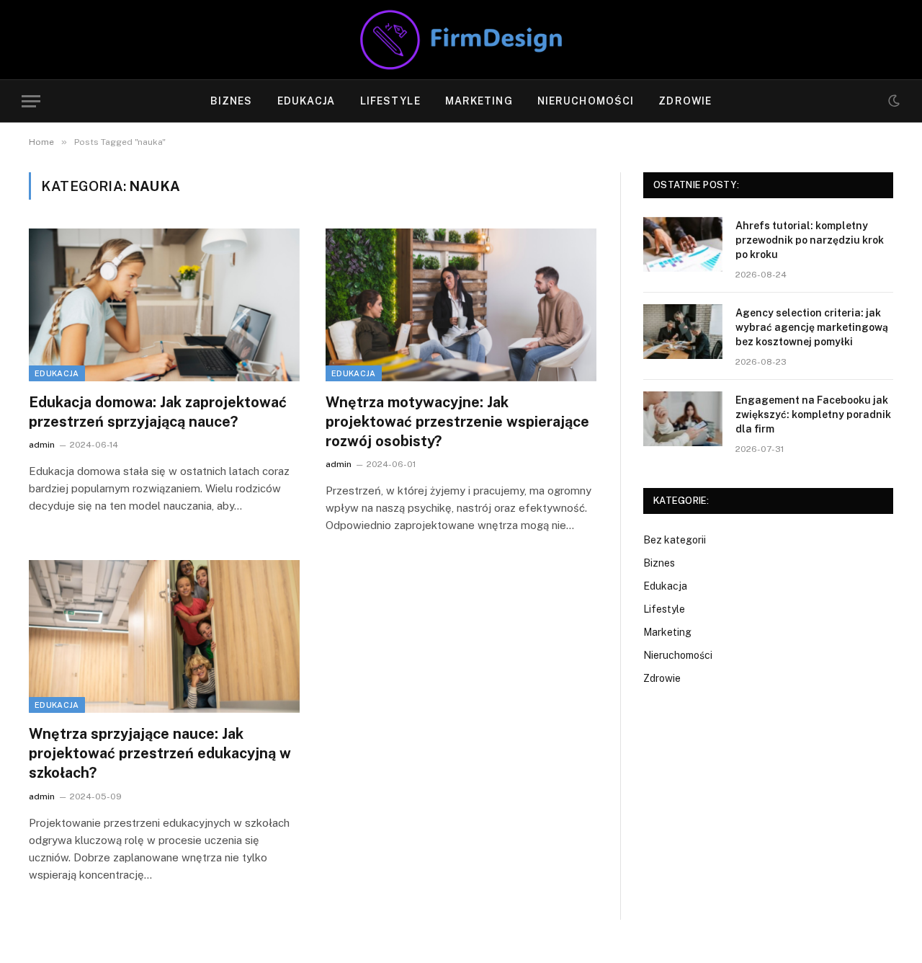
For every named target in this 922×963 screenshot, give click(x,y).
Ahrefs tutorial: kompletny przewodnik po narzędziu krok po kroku (809, 240)
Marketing (479, 101)
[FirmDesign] (461, 39)
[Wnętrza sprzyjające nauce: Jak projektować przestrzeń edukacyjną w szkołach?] (164, 636)
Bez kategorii (674, 540)
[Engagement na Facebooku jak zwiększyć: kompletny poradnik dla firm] (682, 418)
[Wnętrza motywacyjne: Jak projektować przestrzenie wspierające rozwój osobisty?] (461, 304)
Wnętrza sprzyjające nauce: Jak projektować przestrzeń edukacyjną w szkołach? (160, 753)
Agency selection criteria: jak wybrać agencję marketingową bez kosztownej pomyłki (811, 327)
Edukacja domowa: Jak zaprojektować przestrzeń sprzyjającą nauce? (158, 412)
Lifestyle (390, 101)
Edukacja (306, 101)
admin (42, 445)
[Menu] (31, 101)
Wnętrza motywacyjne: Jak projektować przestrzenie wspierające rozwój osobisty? (457, 422)
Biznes (231, 101)
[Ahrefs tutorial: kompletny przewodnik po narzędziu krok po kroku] (682, 244)
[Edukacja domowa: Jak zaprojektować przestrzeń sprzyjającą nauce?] (164, 304)
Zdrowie (685, 101)
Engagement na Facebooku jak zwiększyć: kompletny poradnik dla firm (813, 414)
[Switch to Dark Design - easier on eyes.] (892, 100)
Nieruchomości (586, 101)
